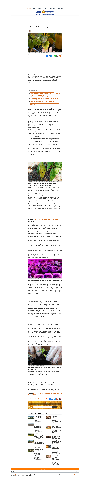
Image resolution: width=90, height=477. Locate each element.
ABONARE (29, 8)
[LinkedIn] (50, 56)
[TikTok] (60, 399)
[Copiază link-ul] (60, 56)
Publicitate (40, 8)
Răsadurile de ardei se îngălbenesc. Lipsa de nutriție (42, 96)
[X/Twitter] (55, 399)
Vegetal (33, 16)
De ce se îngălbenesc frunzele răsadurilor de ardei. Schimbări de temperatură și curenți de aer (45, 94)
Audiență (45, 8)
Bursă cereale (48, 16)
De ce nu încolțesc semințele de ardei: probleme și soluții (46, 219)
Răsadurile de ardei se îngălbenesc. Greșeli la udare (42, 92)
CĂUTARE (67, 16)
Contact (34, 8)
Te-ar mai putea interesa (34, 413)
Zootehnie (40, 16)
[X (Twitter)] (52, 56)
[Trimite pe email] (57, 56)
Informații (60, 8)
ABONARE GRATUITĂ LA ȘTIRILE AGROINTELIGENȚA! (45, 403)
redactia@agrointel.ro (74, 474)
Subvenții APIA (27, 16)
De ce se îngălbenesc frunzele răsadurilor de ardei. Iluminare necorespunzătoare (44, 99)
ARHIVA (62, 16)
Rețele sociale (52, 8)
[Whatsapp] (55, 56)
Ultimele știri (49, 413)
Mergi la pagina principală (45, 469)
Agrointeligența (14, 474)
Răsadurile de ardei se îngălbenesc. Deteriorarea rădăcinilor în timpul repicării (44, 103)
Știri (21, 16)
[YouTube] (57, 399)
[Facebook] (47, 56)
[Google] (47, 399)
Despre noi (13, 471)
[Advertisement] (45, 3)
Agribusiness (55, 16)
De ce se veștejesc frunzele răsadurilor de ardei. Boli (42, 101)
